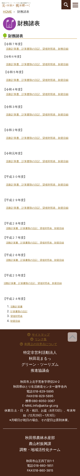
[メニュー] (75, 4)
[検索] (66, 4)
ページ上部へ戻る (72, 337)
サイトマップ (41, 334)
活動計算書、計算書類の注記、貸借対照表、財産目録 (35, 228)
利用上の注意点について (40, 344)
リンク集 (41, 339)
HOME (7, 11)
